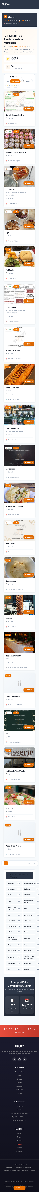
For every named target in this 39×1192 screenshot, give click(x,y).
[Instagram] (20, 1059)
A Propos (19, 1106)
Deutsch (19, 1147)
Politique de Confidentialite (19, 1113)
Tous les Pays (19, 1072)
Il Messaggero (18, 1167)
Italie (19, 1075)
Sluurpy (19, 1093)
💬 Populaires (27, 81)
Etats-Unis (19, 1090)
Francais (19, 1144)
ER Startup (25, 1170)
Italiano (19, 1133)
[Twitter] (25, 1059)
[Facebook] (14, 1059)
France (19, 1079)
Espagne (19, 1082)
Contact (19, 1110)
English (19, 1137)
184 (28, 863)
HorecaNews (28, 1167)
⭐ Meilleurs (15, 81)
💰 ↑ (8, 85)
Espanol (19, 1140)
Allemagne (19, 1086)
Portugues (19, 1151)
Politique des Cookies (19, 1120)
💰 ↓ (15, 85)
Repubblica (9, 1167)
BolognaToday (16, 1170)
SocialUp (33, 1170)
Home (7, 32)
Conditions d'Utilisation (19, 1117)
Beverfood (6, 1170)
